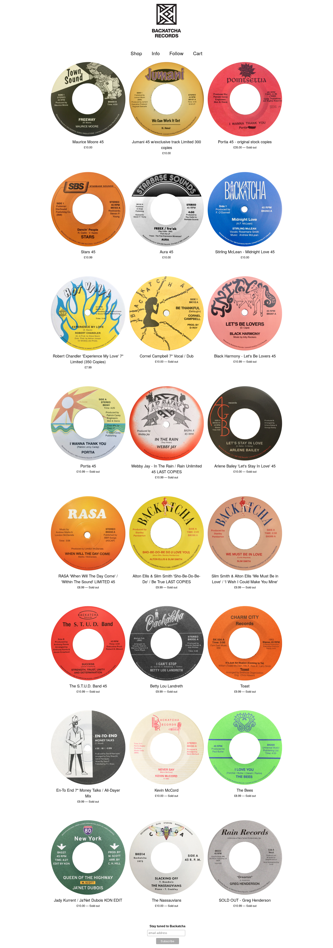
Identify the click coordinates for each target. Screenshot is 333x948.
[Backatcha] (166, 23)
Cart (198, 53)
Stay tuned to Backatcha (167, 926)
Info (156, 53)
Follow (176, 53)
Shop (136, 53)
